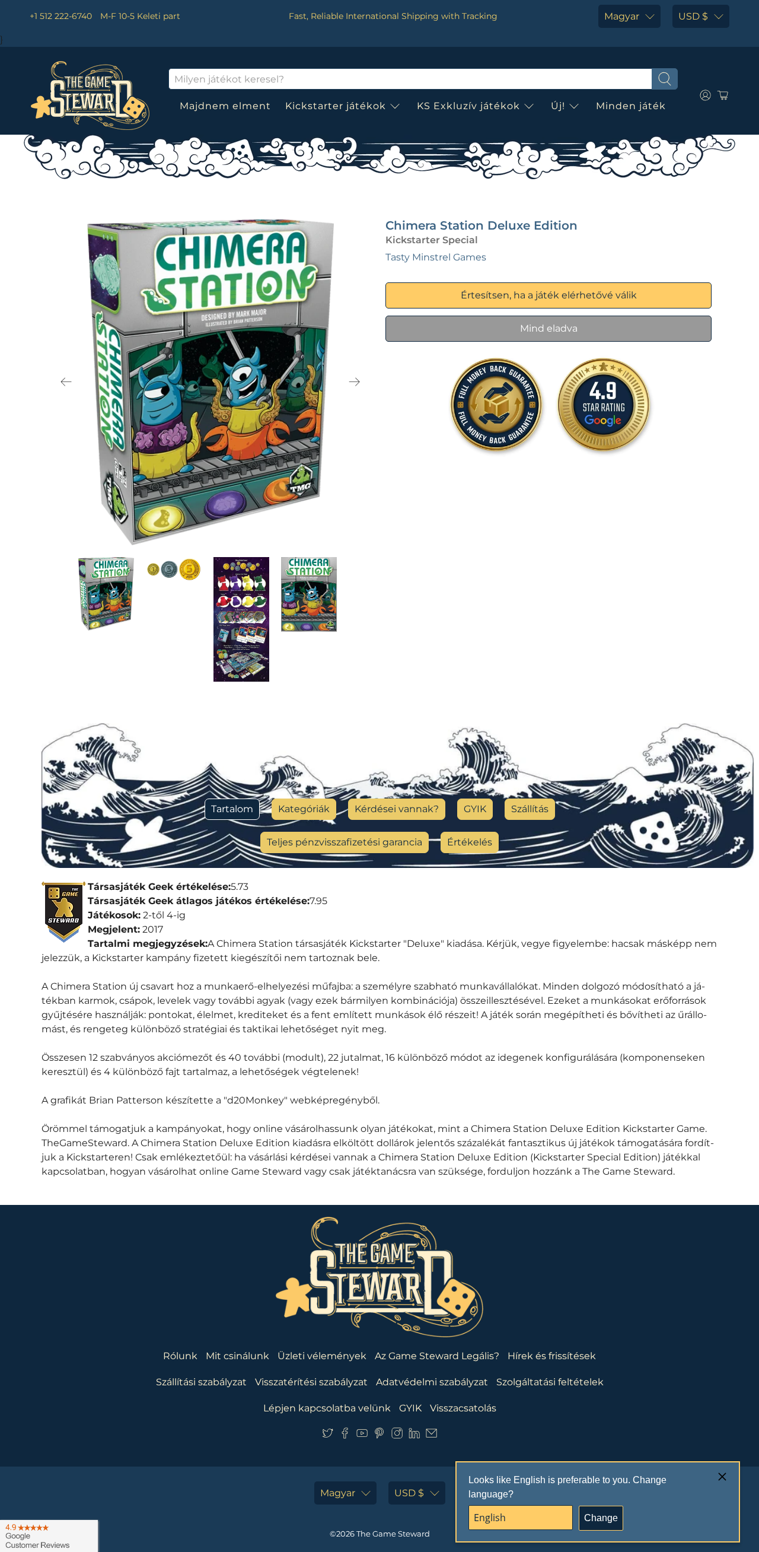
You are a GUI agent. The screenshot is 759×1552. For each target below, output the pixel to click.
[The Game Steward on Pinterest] (379, 1435)
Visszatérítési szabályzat (311, 1382)
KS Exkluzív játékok (468, 106)
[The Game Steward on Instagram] (397, 1435)
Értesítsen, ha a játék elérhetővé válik (549, 295)
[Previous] (66, 382)
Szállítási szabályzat (201, 1382)
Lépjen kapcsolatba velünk (327, 1408)
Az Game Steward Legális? (437, 1356)
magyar (621, 16)
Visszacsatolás (463, 1408)
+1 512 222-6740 (61, 16)
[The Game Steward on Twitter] (327, 1435)
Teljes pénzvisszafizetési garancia (344, 842)
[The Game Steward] (90, 95)
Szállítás (529, 809)
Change (601, 1518)
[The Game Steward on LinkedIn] (414, 1435)
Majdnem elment (225, 106)
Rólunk (180, 1356)
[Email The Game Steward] (431, 1435)
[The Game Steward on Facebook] (344, 1435)
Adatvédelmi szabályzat (432, 1382)
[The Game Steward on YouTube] (362, 1435)
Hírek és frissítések (552, 1356)
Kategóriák (304, 809)
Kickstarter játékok (335, 106)
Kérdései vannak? (397, 809)
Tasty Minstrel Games (435, 257)
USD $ (693, 16)
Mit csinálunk (237, 1356)
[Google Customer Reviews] (49, 1536)
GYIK (475, 809)
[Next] (355, 382)
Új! (558, 106)
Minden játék (631, 106)
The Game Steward (393, 1533)
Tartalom (232, 809)
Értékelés (469, 842)
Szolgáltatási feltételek (550, 1382)
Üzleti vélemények (322, 1356)
